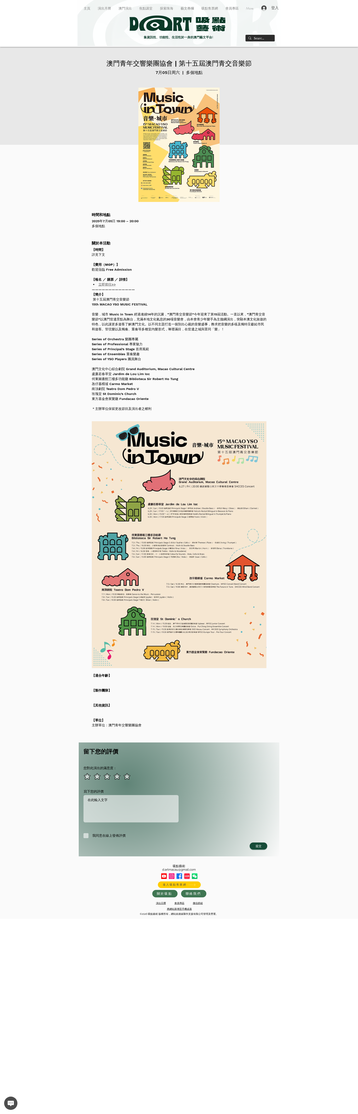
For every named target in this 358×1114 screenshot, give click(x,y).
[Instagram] (171, 876)
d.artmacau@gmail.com (179, 869)
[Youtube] (164, 876)
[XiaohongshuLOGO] (187, 876)
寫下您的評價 (94, 791)
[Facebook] (179, 876)
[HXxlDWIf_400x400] (194, 876)
